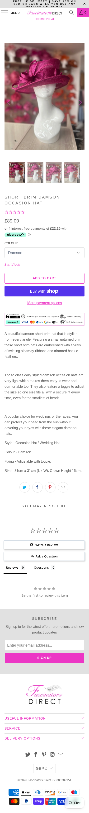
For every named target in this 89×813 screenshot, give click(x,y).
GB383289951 (61, 780)
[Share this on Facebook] (37, 487)
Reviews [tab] (12, 567)
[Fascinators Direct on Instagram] (52, 754)
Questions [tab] (41, 567)
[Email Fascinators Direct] (60, 754)
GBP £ (41, 768)
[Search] (71, 12)
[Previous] (9, 102)
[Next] (80, 102)
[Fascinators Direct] (44, 12)
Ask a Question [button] (47, 556)
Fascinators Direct (39, 780)
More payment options (44, 303)
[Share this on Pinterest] (50, 487)
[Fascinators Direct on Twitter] (27, 754)
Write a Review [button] (46, 545)
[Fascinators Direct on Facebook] (36, 754)
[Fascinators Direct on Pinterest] (44, 754)
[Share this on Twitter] (24, 487)
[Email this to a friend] (63, 487)
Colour (11, 243)
